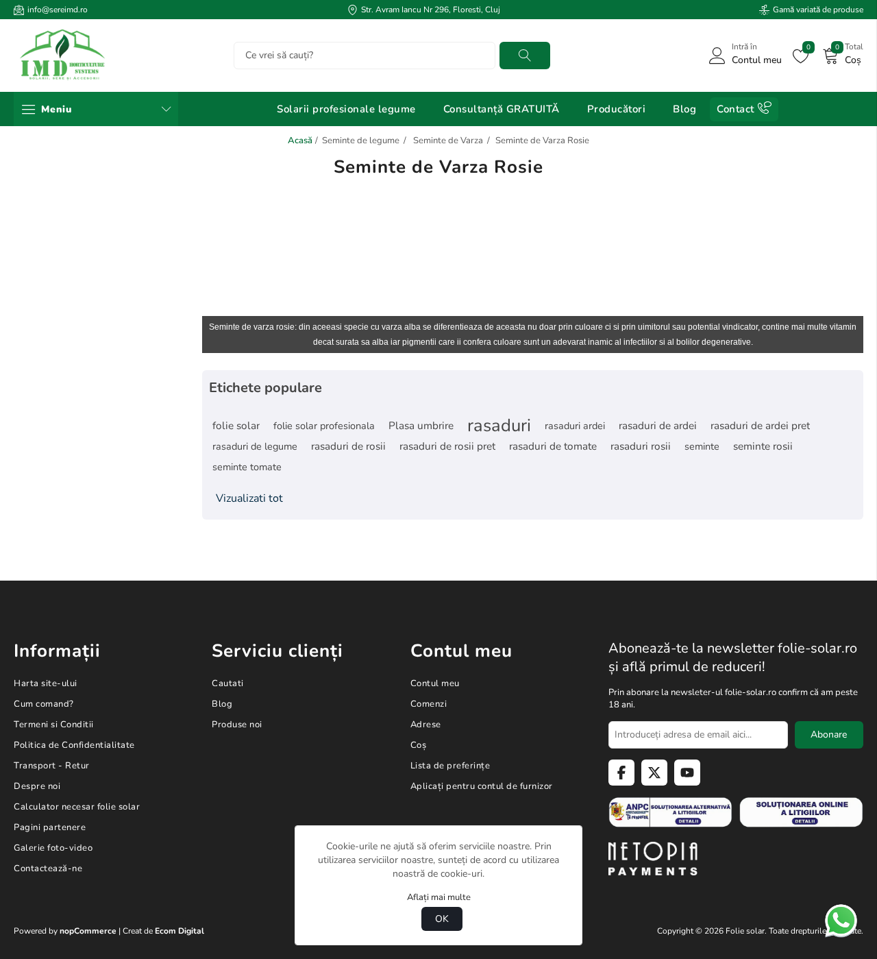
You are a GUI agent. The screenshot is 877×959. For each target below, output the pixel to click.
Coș (418, 745)
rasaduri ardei (575, 426)
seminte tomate (247, 467)
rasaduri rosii (640, 446)
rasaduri (499, 425)
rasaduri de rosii (348, 446)
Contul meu (435, 683)
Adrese (425, 724)
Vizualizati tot (249, 498)
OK (442, 918)
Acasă (300, 140)
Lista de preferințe (450, 766)
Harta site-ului (45, 683)
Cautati (525, 55)
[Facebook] (621, 773)
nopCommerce (88, 930)
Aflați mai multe (439, 897)
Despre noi (37, 786)
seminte (701, 446)
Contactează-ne (48, 868)
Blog (222, 704)
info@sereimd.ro (57, 9)
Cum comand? (44, 704)
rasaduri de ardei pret (760, 426)
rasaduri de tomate (553, 446)
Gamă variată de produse (818, 9)
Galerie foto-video (53, 848)
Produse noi (237, 724)
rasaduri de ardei (658, 426)
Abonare (829, 734)
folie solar (236, 426)
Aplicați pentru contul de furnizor (481, 786)
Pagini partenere (50, 827)
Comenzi (428, 704)
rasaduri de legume (254, 446)
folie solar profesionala (324, 426)
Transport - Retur (52, 766)
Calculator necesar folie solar (77, 807)
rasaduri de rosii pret (447, 446)
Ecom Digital (179, 930)
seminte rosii (763, 446)
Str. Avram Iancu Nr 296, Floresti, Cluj (430, 9)
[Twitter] (654, 773)
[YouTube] (687, 773)
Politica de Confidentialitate (74, 745)
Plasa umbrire (421, 426)
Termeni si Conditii (54, 724)
